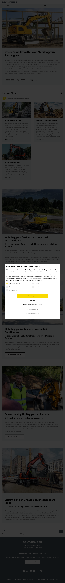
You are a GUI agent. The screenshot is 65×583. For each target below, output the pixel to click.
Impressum (29, 313)
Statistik (11, 287)
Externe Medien (13, 290)
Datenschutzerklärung (37, 278)
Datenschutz (35, 313)
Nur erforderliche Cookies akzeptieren (32, 304)
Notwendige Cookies (14, 283)
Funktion (37, 283)
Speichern (32, 300)
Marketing (37, 287)
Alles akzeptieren (33, 296)
